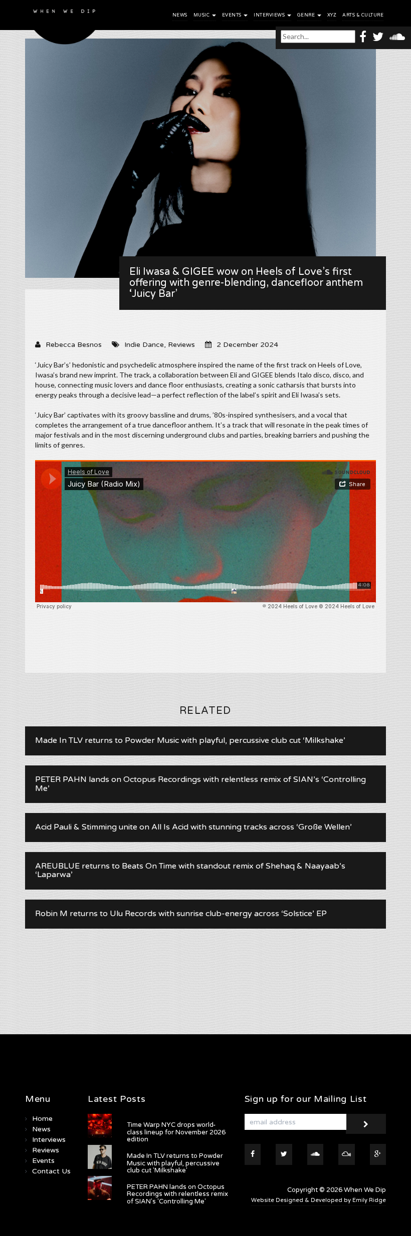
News (179, 15)
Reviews (181, 344)
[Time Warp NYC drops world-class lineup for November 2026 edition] (100, 1126)
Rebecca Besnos (74, 344)
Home (42, 1118)
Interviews (270, 15)
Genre (306, 15)
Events (232, 15)
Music (202, 15)
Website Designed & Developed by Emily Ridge (318, 1200)
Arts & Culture (362, 15)
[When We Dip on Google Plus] (378, 1154)
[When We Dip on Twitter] (377, 36)
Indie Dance (144, 344)
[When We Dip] (64, 25)
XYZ (332, 15)
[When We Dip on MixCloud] (346, 1154)
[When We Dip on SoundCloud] (397, 36)
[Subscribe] (366, 1124)
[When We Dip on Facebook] (362, 36)
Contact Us (51, 1171)
